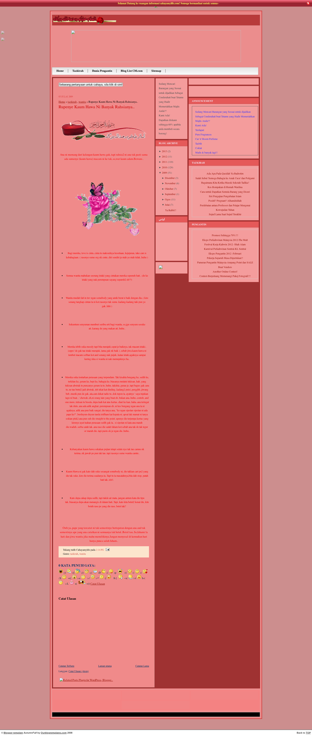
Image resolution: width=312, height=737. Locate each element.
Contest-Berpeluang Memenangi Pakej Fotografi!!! (225, 276)
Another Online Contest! (225, 271)
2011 (164, 161)
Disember (170, 178)
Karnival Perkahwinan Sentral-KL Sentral (225, 248)
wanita (82, 102)
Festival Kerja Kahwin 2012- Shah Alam (225, 244)
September (170, 194)
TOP (308, 732)
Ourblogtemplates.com (54, 732)
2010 (164, 167)
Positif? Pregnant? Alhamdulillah (225, 200)
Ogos (167, 199)
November (170, 183)
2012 (164, 156)
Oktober (169, 188)
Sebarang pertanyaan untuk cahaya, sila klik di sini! (90, 84)
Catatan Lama (142, 665)
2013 (164, 151)
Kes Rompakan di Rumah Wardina (225, 187)
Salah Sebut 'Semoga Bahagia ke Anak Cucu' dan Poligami (224, 178)
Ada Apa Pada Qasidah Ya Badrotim (225, 173)
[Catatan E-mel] (107, 549)
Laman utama (105, 665)
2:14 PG (100, 549)
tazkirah (72, 102)
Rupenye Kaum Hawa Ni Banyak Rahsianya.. (97, 106)
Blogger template (13, 732)
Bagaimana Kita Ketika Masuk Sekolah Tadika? (225, 182)
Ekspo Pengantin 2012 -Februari (225, 253)
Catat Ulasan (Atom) (79, 671)
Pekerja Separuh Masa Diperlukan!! (225, 258)
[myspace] (3, 34)
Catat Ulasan (97, 583)
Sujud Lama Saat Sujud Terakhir (225, 214)
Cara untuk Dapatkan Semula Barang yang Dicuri (225, 191)
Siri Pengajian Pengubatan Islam (225, 196)
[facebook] (3, 41)
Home (62, 102)
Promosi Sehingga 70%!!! (225, 235)
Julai (167, 204)
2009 (164, 172)
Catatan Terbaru (66, 665)
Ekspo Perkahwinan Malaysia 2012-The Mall (225, 239)
